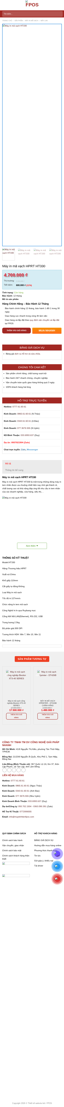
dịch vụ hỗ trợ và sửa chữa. (28, 354)
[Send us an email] (14, 770)
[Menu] (3, 5)
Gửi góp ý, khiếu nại (43, 860)
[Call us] (19, 770)
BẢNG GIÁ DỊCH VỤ (43, 840)
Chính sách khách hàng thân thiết (15, 857)
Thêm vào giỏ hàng (16, 330)
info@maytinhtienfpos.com (21, 817)
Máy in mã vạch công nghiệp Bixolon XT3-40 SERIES (16, 703)
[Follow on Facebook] (4, 770)
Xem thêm (31, 546)
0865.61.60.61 (24, 414)
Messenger (32, 449)
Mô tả (8, 463)
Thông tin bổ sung (14, 470)
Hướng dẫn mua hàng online (47, 845)
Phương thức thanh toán (45, 850)
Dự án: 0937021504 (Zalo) (17, 442)
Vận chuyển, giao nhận (13, 845)
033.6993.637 (27, 435)
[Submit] (59, 14)
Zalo (23, 449)
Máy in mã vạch (31, 20)
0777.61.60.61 (19, 406)
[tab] (32, 463)
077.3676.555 (23, 428)
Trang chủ (7, 20)
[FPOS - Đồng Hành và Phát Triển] (32, 5)
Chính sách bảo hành (12, 840)
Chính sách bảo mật (11, 850)
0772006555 (26, 811)
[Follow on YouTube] (23, 770)
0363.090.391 (39, 806)
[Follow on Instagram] (9, 770)
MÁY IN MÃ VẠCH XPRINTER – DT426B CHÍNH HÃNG (48, 703)
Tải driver (38, 865)
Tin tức (37, 855)
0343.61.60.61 (24, 421)
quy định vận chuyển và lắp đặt (44, 320)
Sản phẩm (18, 20)
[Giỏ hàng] (60, 5)
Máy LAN (44, 20)
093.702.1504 (24, 806)
